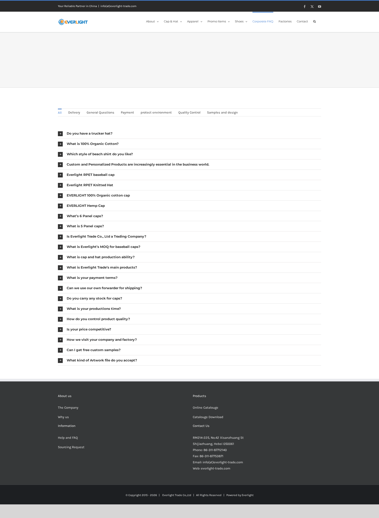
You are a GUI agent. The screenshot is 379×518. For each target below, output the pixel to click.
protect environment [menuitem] (156, 112)
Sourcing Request (71, 447)
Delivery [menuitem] (74, 112)
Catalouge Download (208, 417)
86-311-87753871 (211, 456)
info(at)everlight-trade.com (118, 6)
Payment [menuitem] (127, 112)
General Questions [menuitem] (100, 112)
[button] (314, 21)
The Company (68, 408)
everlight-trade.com (215, 468)
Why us (63, 417)
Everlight (248, 495)
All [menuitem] (60, 113)
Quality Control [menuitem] (189, 112)
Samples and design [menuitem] (222, 112)
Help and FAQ (68, 438)
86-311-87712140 (215, 450)
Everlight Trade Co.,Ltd (176, 495)
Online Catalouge (205, 408)
